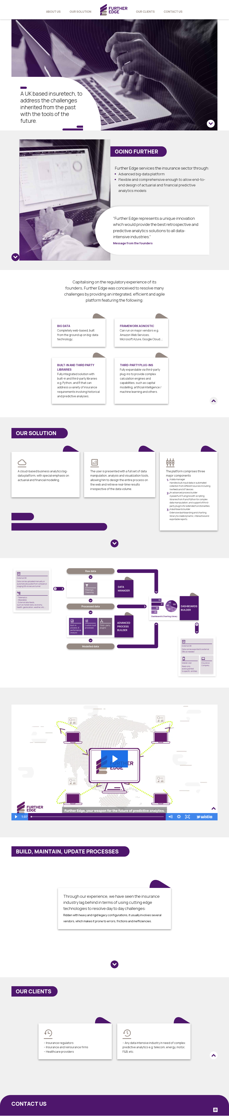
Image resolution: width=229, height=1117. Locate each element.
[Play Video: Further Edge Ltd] (114, 758)
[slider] (97, 816)
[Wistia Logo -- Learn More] (205, 816)
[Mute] (170, 816)
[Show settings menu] (179, 816)
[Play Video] (15, 816)
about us (53, 12)
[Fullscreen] (187, 816)
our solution (80, 12)
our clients (145, 12)
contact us (173, 12)
